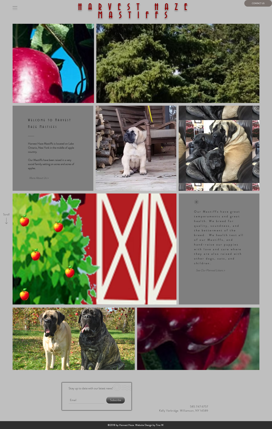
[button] (15, 8)
